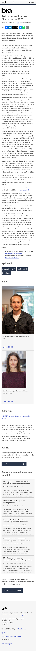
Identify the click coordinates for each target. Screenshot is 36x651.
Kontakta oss (22, 629)
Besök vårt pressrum (12, 590)
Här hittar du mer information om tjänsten (14, 615)
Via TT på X (5, 633)
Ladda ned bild (8, 347)
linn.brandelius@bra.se (12, 258)
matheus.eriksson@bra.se (13, 253)
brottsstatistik (22, 269)
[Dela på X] (13, 27)
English (9, 644)
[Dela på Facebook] (6, 27)
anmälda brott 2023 (8, 269)
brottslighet (6, 273)
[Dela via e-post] (27, 27)
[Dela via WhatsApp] (23, 27)
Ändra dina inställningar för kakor (12, 636)
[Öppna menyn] (13, 2)
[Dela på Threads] (16, 27)
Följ (5, 464)
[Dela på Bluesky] (20, 27)
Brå (18, 23)
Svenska (4, 644)
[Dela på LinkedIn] (10, 27)
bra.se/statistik (24, 190)
